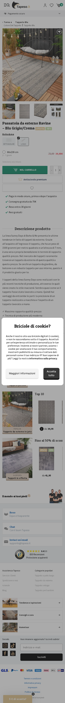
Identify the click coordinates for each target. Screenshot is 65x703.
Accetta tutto (51, 373)
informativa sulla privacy (43, 358)
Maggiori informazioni (22, 373)
